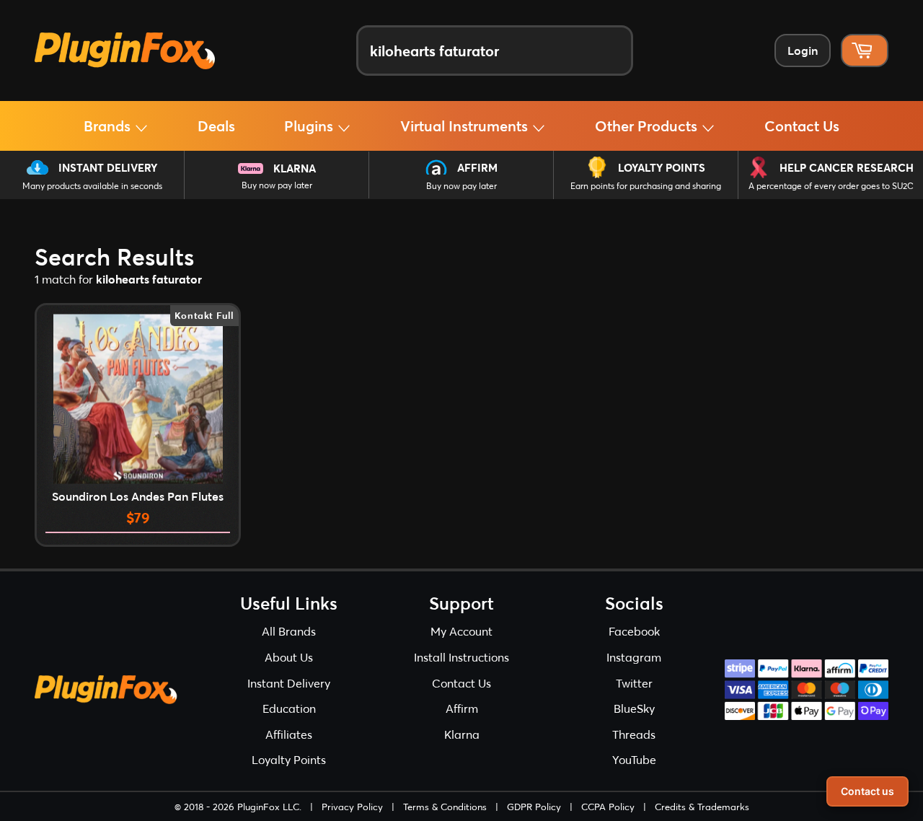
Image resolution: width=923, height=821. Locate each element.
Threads (633, 734)
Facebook (634, 630)
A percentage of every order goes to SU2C (831, 185)
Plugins (310, 125)
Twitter (634, 682)
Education (289, 708)
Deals (216, 125)
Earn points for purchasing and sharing (645, 185)
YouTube (634, 759)
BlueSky (634, 708)
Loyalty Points (661, 167)
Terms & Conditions (445, 806)
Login (802, 50)
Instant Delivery (107, 167)
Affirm (477, 167)
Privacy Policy (352, 806)
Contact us (867, 791)
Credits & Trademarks (702, 806)
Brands (109, 125)
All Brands (289, 630)
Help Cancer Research (847, 167)
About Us (289, 656)
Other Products (648, 125)
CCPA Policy (608, 806)
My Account (461, 630)
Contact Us (801, 125)
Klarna (294, 168)
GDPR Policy (534, 806)
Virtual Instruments (465, 125)
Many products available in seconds (92, 185)
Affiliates (288, 734)
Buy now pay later (277, 185)
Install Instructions (461, 656)
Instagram (633, 656)
